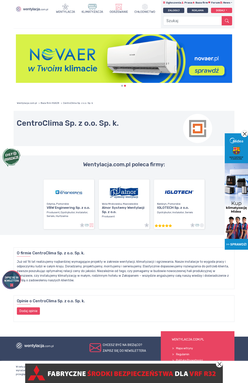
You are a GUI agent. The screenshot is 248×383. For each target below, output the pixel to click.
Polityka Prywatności (189, 360)
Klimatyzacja (92, 12)
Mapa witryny (184, 348)
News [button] (226, 2)
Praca (188, 2)
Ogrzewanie (119, 12)
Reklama (198, 10)
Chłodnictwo (144, 12)
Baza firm (201, 2)
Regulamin (182, 354)
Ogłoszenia (173, 2)
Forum (215, 2)
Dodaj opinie (28, 311)
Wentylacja (65, 12)
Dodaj (220, 10)
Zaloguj (174, 10)
